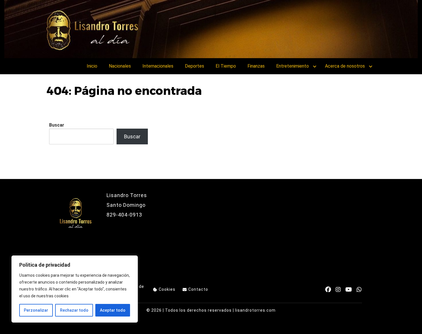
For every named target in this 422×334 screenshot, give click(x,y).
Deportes (194, 66)
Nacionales (120, 66)
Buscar (56, 125)
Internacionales (157, 66)
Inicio (92, 66)
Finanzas (256, 66)
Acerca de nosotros (345, 66)
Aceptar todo (112, 310)
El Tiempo (226, 66)
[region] (74, 289)
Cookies (167, 289)
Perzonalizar (36, 310)
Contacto (198, 289)
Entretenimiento (292, 66)
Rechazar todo (74, 310)
